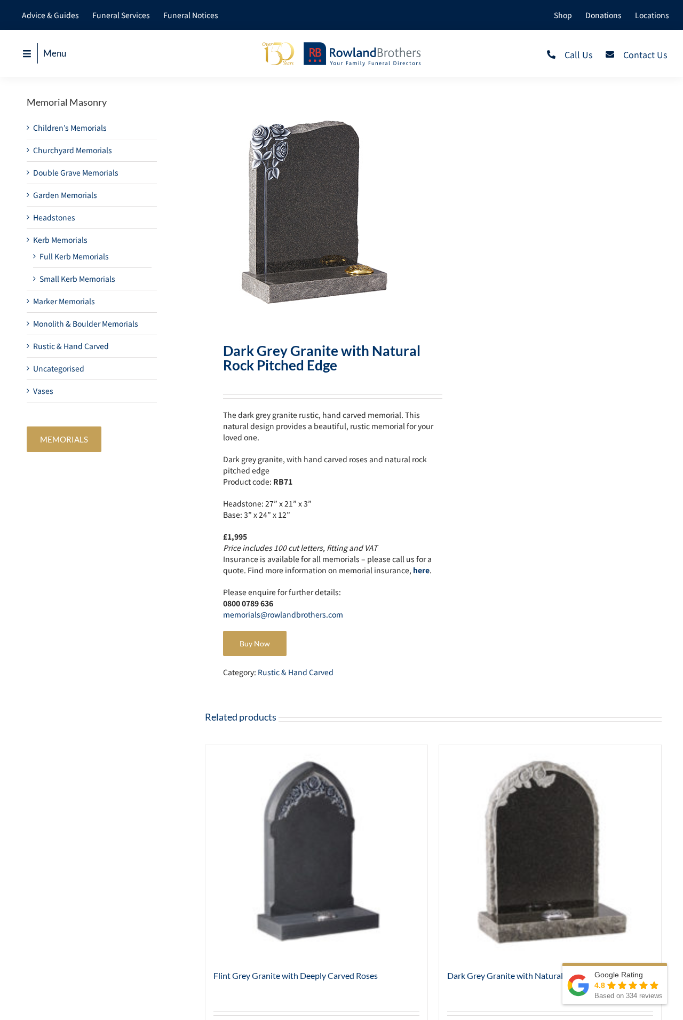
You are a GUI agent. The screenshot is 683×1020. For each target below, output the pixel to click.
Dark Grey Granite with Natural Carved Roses (531, 975)
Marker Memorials (64, 301)
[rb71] (314, 210)
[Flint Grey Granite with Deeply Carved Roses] (316, 852)
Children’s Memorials (70, 127)
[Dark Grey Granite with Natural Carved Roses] (550, 852)
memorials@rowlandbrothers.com (283, 614)
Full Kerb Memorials (74, 256)
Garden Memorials (65, 194)
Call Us (578, 54)
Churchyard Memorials (72, 150)
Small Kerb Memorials (77, 278)
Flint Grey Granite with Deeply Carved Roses (295, 975)
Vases (43, 390)
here (421, 570)
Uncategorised (58, 368)
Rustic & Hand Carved (295, 672)
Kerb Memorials (60, 239)
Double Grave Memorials (75, 172)
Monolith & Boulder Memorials (85, 323)
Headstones (54, 217)
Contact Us (645, 54)
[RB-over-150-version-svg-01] (341, 44)
